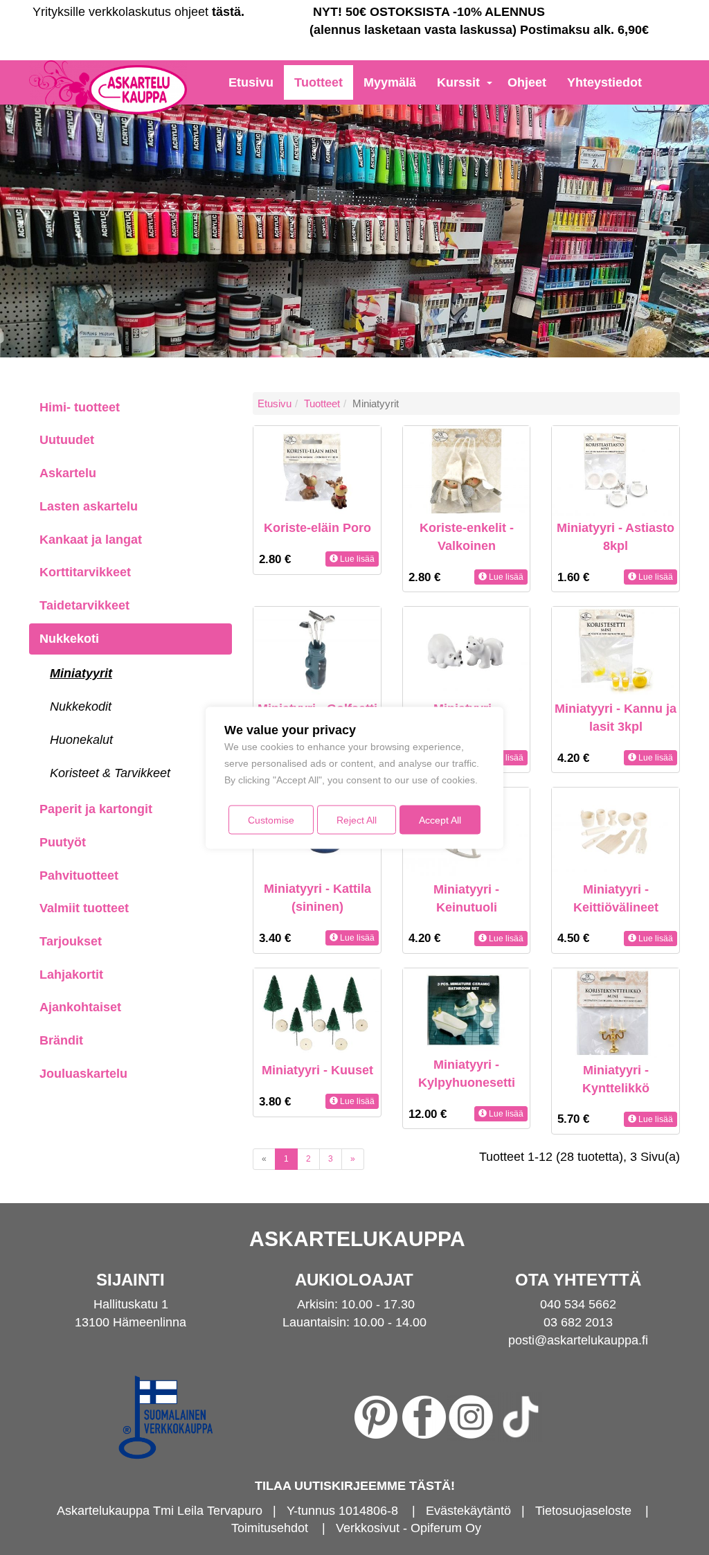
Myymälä (390, 82)
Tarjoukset (70, 941)
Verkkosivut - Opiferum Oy (408, 1528)
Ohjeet (527, 82)
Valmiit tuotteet (84, 908)
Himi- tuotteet (79, 407)
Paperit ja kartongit (95, 809)
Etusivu (250, 82)
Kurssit (458, 82)
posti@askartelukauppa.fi (578, 1340)
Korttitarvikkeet (85, 572)
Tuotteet (318, 82)
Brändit (61, 1040)
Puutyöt (62, 842)
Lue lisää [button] (356, 559)
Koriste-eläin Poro (317, 528)
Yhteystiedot (604, 82)
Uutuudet (66, 440)
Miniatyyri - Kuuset (317, 1070)
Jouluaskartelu (83, 1074)
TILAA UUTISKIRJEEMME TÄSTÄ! (355, 1486)
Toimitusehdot (269, 1528)
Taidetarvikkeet (84, 605)
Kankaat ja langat (90, 540)
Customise (271, 819)
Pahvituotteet (78, 875)
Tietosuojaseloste (583, 1511)
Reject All (356, 819)
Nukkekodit (80, 706)
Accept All (440, 819)
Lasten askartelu (88, 506)
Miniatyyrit (81, 673)
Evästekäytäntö (468, 1511)
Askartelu (67, 473)
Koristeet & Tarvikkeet (110, 773)
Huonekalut (81, 740)
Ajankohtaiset (80, 1007)
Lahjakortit (71, 974)
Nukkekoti (69, 639)
